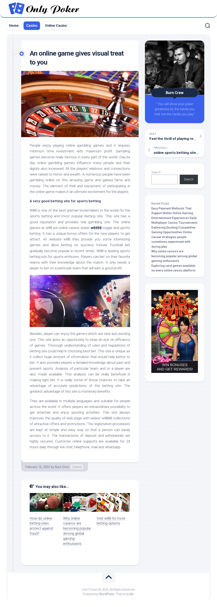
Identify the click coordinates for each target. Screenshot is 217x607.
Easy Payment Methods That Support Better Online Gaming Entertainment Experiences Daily (174, 213)
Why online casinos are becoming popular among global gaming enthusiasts (174, 256)
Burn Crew (62, 467)
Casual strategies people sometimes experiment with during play (170, 241)
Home (14, 26)
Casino (31, 26)
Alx (131, 594)
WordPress (106, 594)
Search (156, 172)
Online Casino (56, 26)
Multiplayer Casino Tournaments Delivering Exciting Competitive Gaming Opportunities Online (174, 227)
